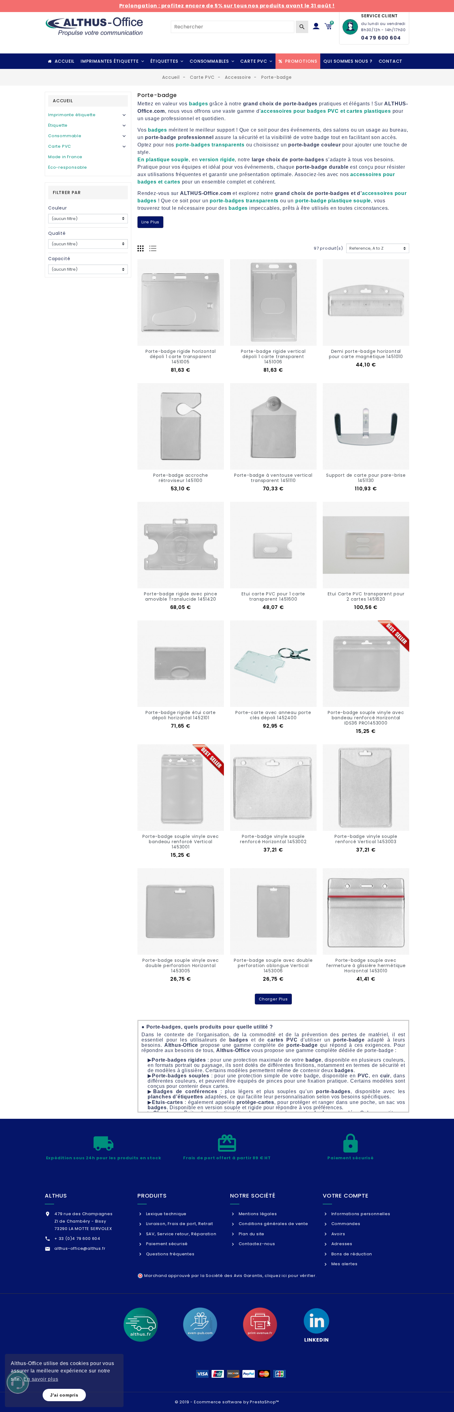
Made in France (65, 157)
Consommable (65, 136)
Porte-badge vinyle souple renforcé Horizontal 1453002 (273, 839)
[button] (112, 61)
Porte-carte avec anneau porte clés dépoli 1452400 (273, 715)
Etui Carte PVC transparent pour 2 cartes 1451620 (366, 596)
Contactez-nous (256, 1244)
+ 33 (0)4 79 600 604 (77, 1238)
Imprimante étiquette (72, 115)
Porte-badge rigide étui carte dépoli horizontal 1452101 (180, 715)
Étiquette (58, 125)
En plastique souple (163, 159)
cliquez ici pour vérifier (290, 1275)
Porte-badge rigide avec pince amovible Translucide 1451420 (180, 596)
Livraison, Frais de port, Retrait (179, 1224)
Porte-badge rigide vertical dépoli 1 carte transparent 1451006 (273, 356)
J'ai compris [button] (64, 1395)
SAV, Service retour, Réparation (180, 1234)
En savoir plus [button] (40, 1379)
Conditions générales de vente (273, 1224)
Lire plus (150, 222)
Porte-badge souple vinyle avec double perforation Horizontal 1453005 (180, 965)
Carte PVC (59, 146)
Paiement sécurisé (166, 1244)
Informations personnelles (360, 1214)
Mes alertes (343, 1264)
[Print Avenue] (260, 1324)
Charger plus (273, 999)
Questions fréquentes (170, 1254)
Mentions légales (257, 1214)
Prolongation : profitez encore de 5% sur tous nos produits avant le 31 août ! (227, 5)
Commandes (345, 1224)
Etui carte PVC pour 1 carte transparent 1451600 (273, 596)
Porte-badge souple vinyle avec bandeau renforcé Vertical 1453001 (180, 841)
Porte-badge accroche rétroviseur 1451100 (180, 478)
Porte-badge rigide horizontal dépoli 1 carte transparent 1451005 (180, 356)
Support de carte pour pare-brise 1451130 (366, 478)
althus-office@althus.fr (79, 1248)
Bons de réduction (351, 1254)
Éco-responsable (67, 167)
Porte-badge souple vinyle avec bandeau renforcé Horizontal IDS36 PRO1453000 (366, 717)
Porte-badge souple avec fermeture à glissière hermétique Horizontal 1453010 (366, 965)
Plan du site (251, 1234)
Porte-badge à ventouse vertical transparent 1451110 (273, 478)
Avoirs (337, 1234)
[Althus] (140, 1324)
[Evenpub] (200, 1324)
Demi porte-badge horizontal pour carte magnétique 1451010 (366, 354)
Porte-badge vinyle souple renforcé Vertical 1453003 (365, 839)
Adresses (341, 1244)
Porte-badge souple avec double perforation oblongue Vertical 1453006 (273, 965)
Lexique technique (166, 1214)
